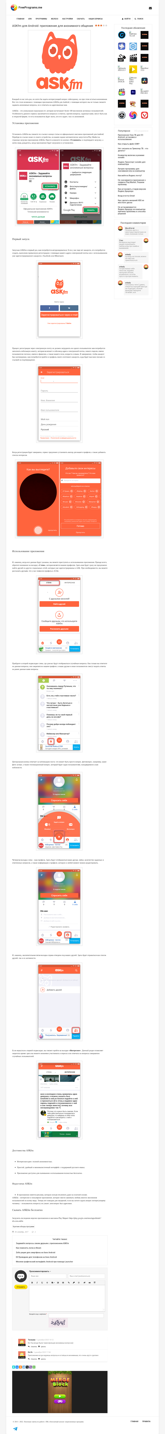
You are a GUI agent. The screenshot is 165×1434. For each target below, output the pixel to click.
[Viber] (30, 1367)
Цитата (43, 1347)
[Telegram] (23, 1367)
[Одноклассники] (20, 1367)
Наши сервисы (96, 19)
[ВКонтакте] (17, 1367)
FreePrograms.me (30, 7)
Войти (127, 19)
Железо (54, 19)
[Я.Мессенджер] (13, 1367)
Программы (41, 19)
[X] (27, 1367)
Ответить (34, 1347)
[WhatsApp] (33, 1367)
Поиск (140, 19)
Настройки (67, 19)
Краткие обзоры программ (23, 1227)
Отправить (21, 1287)
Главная (20, 19)
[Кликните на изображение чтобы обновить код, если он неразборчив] (58, 1327)
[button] (32, 1282)
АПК (30, 19)
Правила (146, 1421)
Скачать (81, 19)
